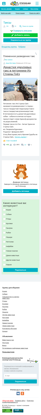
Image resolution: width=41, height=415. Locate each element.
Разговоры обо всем (9, 328)
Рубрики (21, 47)
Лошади (5, 312)
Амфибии (5, 320)
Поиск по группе (27, 26)
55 (15, 26)
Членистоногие (7, 323)
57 (25, 145)
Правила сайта (20, 400)
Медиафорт (6, 407)
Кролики (5, 304)
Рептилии (5, 317)
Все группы (34, 9)
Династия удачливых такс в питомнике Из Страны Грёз (17, 70)
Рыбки (4, 309)
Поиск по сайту (34, 13)
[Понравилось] (10, 144)
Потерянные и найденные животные (15, 348)
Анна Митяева (11, 63)
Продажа (5, 342)
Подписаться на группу (21, 40)
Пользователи (8, 352)
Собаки (25, 9)
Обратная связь (8, 400)
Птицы (4, 301)
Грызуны (5, 306)
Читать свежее (6, 9)
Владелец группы (9, 47)
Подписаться (20, 270)
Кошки (17, 9)
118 (7, 26)
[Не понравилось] (4, 144)
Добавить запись (22, 35)
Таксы (7, 22)
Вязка (4, 345)
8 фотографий (11, 140)
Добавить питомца (20, 191)
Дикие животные (8, 326)
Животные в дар (8, 340)
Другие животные (8, 315)
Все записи (8, 59)
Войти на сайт (6, 13)
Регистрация (20, 13)
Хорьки (4, 331)
